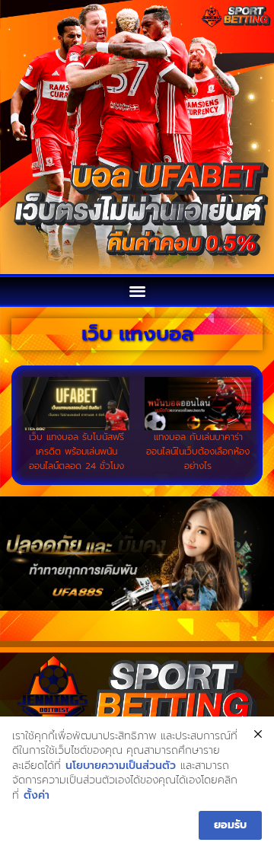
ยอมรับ (230, 825)
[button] (137, 290)
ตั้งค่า (36, 795)
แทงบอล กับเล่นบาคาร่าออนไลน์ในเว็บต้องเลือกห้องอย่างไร (198, 451)
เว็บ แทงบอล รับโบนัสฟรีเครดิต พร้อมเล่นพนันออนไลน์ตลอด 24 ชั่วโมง (76, 451)
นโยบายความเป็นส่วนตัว (120, 766)
